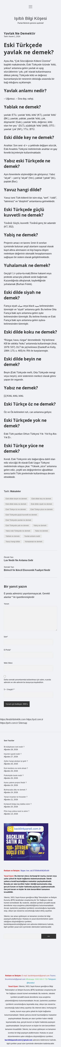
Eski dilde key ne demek (41, 499)
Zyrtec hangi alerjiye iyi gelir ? (16, 761)
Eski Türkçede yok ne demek (17, 525)
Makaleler (15, 491)
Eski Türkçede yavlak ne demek (18, 520)
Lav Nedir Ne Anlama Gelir (18, 560)
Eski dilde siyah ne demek (41, 504)
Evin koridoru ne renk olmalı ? (16, 768)
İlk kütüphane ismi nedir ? (14, 747)
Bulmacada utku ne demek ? (15, 790)
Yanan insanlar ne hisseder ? (15, 797)
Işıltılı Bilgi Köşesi (30, 18)
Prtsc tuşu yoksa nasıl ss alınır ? (16, 811)
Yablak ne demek (13, 536)
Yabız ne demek (41, 531)
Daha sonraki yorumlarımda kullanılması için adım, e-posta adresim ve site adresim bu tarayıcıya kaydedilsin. (27, 681)
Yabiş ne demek (39, 525)
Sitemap (22, 723)
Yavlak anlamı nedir (32, 536)
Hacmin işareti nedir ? (12, 754)
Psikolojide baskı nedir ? (14, 775)
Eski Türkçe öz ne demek (16, 509)
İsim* (6, 637)
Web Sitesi (8, 663)
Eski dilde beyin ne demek (16, 499)
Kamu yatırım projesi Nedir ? (15, 783)
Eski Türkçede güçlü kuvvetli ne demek (21, 515)
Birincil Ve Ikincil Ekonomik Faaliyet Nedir (27, 570)
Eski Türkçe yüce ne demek (41, 509)
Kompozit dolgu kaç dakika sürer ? (18, 804)
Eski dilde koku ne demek (16, 504)
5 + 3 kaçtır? (9, 689)
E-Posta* (7, 650)
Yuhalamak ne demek (33, 542)
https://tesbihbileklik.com (13, 719)
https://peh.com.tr (9, 723)
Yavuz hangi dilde (13, 542)
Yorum (6, 604)
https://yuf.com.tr (34, 719)
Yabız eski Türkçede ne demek (18, 531)
